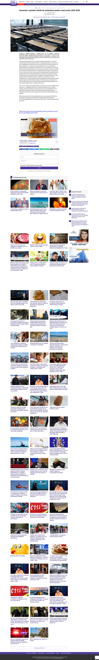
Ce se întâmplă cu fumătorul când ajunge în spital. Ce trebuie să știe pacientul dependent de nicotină (19, 345)
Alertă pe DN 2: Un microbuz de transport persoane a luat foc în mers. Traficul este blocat (38, 429)
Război (32, 1)
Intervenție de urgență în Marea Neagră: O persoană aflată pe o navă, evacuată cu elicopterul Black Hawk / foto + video (19, 451)
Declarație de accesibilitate (66, 653)
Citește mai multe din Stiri (39, 648)
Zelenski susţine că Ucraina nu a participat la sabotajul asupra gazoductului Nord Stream (58, 264)
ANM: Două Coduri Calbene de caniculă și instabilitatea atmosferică (19, 536)
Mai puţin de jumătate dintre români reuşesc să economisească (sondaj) (57, 471)
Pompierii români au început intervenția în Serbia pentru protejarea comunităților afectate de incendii (19, 409)
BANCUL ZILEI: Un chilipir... (18, 556)
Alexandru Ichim (51, 12)
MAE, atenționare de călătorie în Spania (38, 639)
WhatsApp (45, 149)
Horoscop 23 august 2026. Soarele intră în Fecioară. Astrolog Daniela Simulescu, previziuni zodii (43, 4)
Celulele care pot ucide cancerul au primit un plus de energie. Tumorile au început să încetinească (19, 516)
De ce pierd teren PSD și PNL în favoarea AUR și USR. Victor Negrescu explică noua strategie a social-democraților (80, 215)
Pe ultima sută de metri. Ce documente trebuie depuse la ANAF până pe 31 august (57, 303)
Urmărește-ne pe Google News (59, 17)
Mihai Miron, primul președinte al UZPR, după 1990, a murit (58, 209)
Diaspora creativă (53, 1)
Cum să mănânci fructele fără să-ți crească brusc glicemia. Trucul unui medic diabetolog (20, 429)
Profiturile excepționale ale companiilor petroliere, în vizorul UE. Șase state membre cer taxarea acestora (39, 600)
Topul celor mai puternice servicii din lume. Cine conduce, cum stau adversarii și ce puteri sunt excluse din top (39, 620)
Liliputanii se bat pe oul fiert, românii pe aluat (57, 407)
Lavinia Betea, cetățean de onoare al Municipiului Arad (20, 209)
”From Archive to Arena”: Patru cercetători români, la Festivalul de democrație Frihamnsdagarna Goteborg (19, 366)
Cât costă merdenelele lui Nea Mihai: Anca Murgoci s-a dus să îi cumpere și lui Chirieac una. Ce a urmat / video (39, 558)
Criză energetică (38, 1)
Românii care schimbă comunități (65, 1)
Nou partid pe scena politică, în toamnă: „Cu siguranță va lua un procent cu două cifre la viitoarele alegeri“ (79, 196)
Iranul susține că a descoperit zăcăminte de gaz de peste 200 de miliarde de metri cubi (19, 192)
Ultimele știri (22, 1)
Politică (27, 1)
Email (55, 149)
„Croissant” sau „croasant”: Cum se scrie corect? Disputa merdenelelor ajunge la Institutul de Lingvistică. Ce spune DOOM (58, 558)
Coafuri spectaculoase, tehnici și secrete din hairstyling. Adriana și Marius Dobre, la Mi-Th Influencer (58, 620)
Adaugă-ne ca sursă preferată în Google (42, 17)
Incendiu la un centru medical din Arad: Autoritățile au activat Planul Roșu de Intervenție (38, 515)
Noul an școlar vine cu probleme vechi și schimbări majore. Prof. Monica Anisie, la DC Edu (19, 303)
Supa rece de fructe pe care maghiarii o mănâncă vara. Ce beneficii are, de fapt (19, 246)
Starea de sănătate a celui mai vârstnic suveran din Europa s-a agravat (38, 192)
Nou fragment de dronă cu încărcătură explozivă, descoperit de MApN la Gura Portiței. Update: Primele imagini (20, 323)
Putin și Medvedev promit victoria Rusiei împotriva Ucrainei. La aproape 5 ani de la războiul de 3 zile (38, 577)
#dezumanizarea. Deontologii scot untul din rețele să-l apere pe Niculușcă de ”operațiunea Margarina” (39, 304)
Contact (57, 653)
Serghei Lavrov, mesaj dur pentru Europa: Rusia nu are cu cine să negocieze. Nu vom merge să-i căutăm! (39, 472)
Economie (45, 1)
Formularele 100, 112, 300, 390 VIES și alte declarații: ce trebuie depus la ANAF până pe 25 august (59, 388)
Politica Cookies (41, 653)
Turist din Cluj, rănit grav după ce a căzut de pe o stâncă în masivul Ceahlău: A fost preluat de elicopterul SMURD (19, 494)
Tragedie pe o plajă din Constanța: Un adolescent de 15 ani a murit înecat (19, 599)
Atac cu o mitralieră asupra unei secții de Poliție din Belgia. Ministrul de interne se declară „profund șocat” (19, 641)
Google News (32, 142)
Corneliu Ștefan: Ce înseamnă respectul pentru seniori (57, 535)
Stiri (39, 7)
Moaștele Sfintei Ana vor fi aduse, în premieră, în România (39, 343)
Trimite (39, 167)
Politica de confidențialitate (31, 653)
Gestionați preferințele (50, 653)
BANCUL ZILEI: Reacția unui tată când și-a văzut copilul (39, 245)
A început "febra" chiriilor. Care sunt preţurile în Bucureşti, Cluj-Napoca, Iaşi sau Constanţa (58, 192)
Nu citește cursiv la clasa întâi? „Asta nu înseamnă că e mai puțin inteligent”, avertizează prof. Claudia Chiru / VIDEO (39, 366)
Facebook (25, 149)
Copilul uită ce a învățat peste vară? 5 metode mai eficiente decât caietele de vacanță (38, 264)
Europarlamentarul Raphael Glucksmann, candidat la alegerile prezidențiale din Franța (59, 246)
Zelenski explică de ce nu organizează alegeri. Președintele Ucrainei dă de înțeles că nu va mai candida (19, 389)
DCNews (14, 3)
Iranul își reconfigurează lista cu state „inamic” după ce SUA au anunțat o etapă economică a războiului (39, 494)
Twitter (35, 149)
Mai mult (76, 1)
